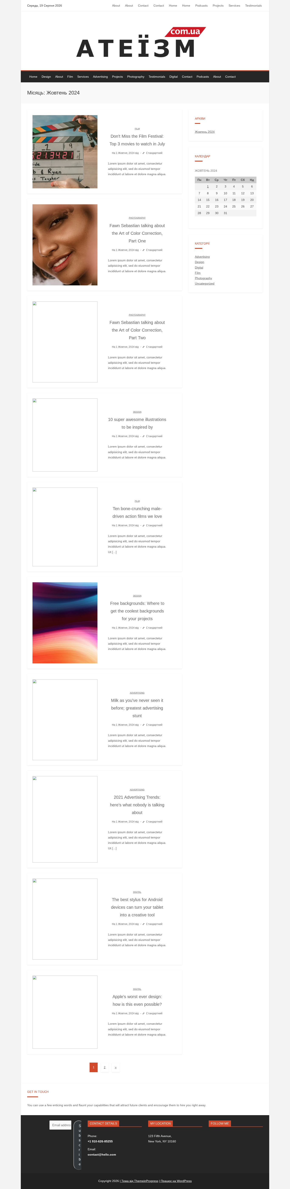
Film (70, 76)
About (116, 5)
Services (234, 5)
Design (46, 76)
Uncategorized (204, 283)
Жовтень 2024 (205, 131)
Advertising (100, 76)
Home (173, 5)
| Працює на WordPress (175, 1181)
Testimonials (253, 5)
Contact (143, 5)
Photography (135, 76)
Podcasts (201, 5)
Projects (218, 5)
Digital (173, 76)
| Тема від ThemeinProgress (139, 1181)
